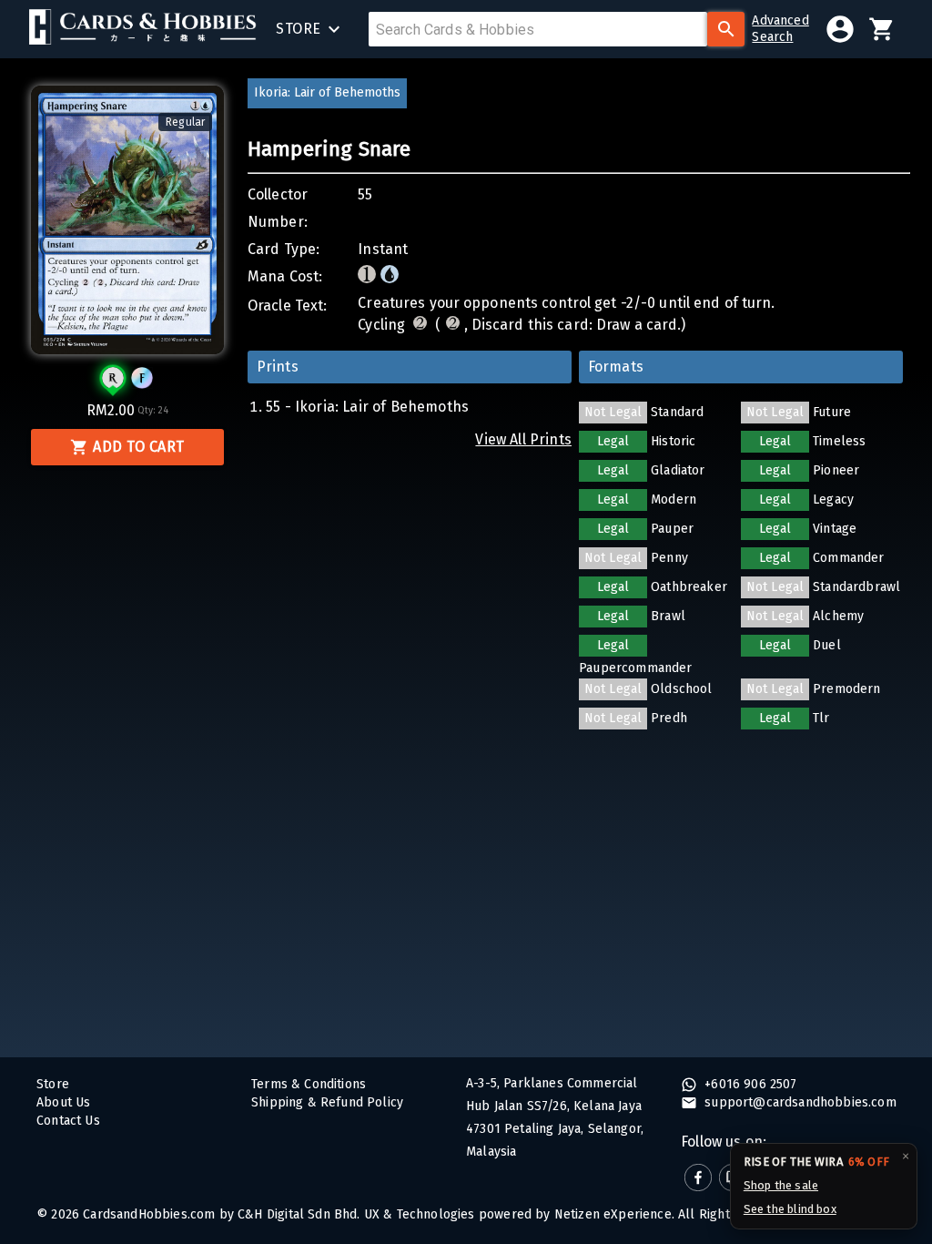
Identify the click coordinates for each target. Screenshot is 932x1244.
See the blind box (790, 1209)
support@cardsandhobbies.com (799, 1102)
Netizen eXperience (613, 1214)
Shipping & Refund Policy (327, 1102)
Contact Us (68, 1120)
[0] (882, 29)
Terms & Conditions (308, 1084)
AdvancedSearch (780, 29)
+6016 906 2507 (749, 1084)
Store (52, 1084)
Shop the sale (781, 1185)
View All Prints (523, 439)
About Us (63, 1102)
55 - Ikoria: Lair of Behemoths (367, 406)
